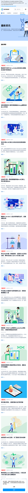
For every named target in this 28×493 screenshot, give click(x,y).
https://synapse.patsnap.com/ (8, 6)
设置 (14, 486)
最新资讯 (3, 65)
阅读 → (2, 80)
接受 (14, 490)
